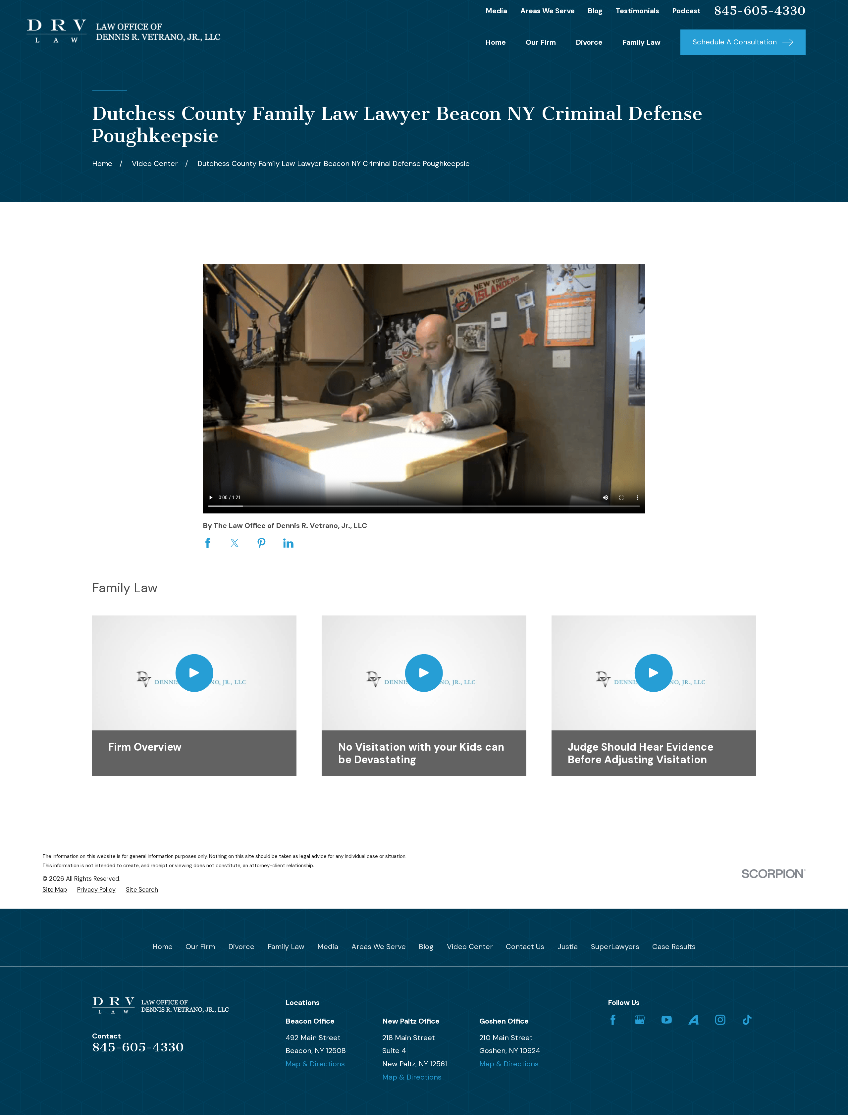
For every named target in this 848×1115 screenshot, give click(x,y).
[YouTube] (667, 1020)
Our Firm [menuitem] (541, 42)
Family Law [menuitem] (641, 42)
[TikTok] (747, 1020)
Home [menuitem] (495, 42)
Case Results (674, 946)
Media (496, 11)
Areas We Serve (547, 11)
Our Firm (200, 946)
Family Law (286, 946)
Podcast (686, 11)
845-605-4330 (760, 11)
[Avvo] (693, 1020)
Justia (567, 946)
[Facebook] (613, 1020)
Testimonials (637, 11)
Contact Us (525, 946)
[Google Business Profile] (640, 1020)
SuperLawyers (615, 946)
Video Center (470, 946)
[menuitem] (54, 889)
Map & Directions (315, 1064)
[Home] (123, 31)
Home (162, 946)
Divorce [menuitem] (589, 42)
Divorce (241, 946)
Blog (595, 11)
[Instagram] (720, 1020)
